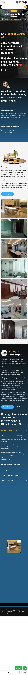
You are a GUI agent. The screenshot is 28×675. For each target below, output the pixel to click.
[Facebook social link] (17, 2)
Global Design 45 (8, 19)
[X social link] (3, 70)
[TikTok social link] (25, 2)
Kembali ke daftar (14, 610)
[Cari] (25, 7)
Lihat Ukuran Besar (25, 200)
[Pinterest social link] (6, 70)
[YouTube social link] (23, 2)
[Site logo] (3, 2)
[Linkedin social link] (8, 70)
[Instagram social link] (20, 2)
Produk (14, 11)
